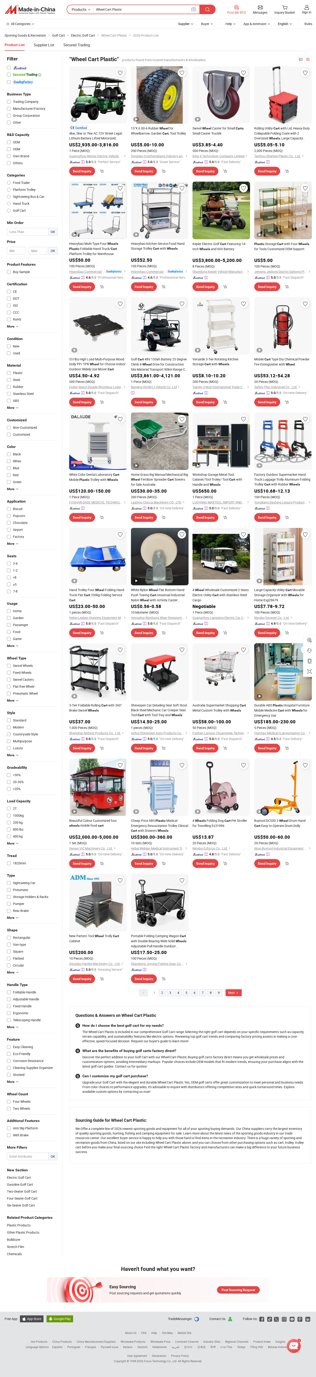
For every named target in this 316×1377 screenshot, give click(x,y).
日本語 (201, 1347)
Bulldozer (13, 1239)
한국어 (188, 1347)
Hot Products (39, 1341)
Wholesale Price (160, 1341)
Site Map (167, 1333)
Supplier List (44, 44)
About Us (130, 1333)
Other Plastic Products (23, 1232)
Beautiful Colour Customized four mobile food (93, 823)
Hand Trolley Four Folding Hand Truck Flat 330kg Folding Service (96, 595)
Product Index (262, 1341)
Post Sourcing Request (238, 1290)
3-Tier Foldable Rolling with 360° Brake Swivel (95, 707)
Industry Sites (211, 1341)
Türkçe (241, 1347)
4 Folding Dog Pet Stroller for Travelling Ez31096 (219, 823)
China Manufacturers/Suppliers (96, 1341)
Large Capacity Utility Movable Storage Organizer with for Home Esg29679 (279, 595)
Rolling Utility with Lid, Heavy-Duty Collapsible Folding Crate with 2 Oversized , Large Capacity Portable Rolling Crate (282, 133)
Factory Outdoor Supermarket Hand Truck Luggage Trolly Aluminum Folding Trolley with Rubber (282, 479)
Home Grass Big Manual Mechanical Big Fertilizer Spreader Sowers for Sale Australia (159, 479)
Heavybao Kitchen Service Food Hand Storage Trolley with (158, 246)
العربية (175, 1347)
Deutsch (142, 1347)
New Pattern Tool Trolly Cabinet (94, 938)
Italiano (128, 1347)
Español (57, 1347)
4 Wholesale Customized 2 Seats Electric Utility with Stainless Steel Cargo (220, 595)
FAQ (143, 1333)
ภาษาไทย (226, 1347)
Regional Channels (236, 1341)
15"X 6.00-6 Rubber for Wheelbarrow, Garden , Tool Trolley (158, 130)
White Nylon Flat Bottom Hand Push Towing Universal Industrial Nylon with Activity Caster (158, 595)
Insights (280, 1341)
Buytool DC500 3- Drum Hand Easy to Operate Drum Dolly (280, 823)
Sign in (306, 12)
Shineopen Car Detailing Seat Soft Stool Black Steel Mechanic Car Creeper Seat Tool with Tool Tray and (159, 710)
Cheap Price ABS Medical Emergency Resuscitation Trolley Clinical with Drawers (159, 825)
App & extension (254, 24)
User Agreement (137, 1356)
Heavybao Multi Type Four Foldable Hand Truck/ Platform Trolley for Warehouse (93, 248)
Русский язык (109, 1347)
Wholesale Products (133, 1341)
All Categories (21, 24)
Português (73, 1347)
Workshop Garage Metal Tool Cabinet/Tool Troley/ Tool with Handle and (217, 479)
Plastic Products (19, 1225)
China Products (62, 1341)
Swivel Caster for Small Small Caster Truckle (218, 130)
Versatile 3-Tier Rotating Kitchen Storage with (215, 361)
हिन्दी (213, 1347)
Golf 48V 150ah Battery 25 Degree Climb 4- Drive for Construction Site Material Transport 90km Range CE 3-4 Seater (159, 364)
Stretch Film (15, 1247)
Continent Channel (186, 1341)
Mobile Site (184, 1333)
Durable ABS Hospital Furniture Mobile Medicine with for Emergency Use (282, 710)
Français (90, 1347)
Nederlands (159, 1347)
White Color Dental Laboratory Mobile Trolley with (94, 477)
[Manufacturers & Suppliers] (30, 9)
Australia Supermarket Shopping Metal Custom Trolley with (219, 707)
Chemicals (14, 1254)
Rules (308, 24)
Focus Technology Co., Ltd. (161, 1361)
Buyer (205, 24)
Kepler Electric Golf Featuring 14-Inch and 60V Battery (219, 246)
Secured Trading (76, 44)
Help (229, 24)
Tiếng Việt (256, 1347)
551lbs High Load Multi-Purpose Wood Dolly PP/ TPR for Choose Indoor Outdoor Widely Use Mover (97, 364)
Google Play (60, 1319)
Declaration (159, 1356)
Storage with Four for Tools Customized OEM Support (281, 246)
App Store (31, 1319)
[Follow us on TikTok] (269, 1319)
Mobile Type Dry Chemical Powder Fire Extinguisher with (282, 361)
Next (231, 992)
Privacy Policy (180, 1356)
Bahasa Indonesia (279, 1347)
